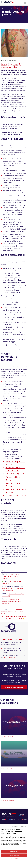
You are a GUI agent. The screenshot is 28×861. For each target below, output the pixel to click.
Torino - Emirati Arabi (16, 495)
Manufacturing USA (15, 474)
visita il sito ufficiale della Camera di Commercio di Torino (12, 611)
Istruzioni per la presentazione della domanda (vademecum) (11, 601)
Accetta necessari (14, 855)
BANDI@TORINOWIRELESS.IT (14, 687)
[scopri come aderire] (10, 657)
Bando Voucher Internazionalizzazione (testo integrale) (11, 576)
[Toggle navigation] (25, 3)
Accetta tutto (14, 851)
